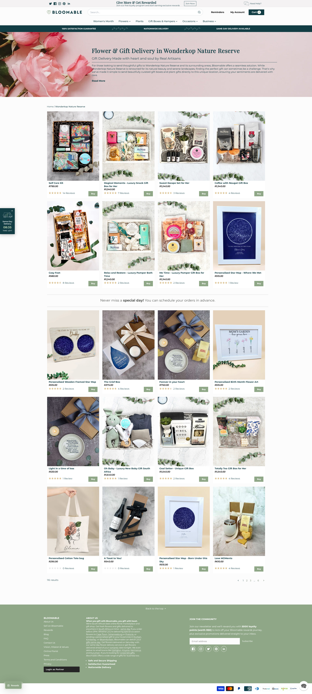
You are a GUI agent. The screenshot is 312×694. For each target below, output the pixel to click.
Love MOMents (223, 558)
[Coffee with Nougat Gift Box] (239, 146)
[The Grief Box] (128, 345)
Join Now (190, 3)
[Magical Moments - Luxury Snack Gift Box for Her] (128, 146)
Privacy (47, 663)
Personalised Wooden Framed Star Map (72, 381)
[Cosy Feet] (73, 236)
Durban (137, 637)
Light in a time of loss (61, 468)
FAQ (46, 638)
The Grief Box (112, 381)
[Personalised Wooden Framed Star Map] (73, 345)
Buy (93, 193)
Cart (256, 12)
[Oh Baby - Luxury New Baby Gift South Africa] (128, 431)
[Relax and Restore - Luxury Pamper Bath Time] (128, 236)
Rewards (48, 630)
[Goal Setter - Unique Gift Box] (184, 431)
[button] (303, 685)
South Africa (105, 629)
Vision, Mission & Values (56, 647)
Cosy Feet (54, 272)
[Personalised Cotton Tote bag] (73, 521)
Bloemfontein (106, 639)
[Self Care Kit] (73, 146)
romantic (114, 648)
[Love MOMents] (239, 521)
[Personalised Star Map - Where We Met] (239, 236)
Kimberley (91, 639)
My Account (237, 12)
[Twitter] (50, 3)
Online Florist (51, 651)
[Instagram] (59, 3)
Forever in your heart (172, 381)
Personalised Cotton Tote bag (66, 558)
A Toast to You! (113, 558)
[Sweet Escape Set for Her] (184, 146)
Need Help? (255, 3)
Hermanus (135, 650)
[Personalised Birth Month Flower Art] (239, 345)
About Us (48, 621)
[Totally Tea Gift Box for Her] (239, 431)
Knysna (126, 650)
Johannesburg (115, 634)
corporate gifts (127, 653)
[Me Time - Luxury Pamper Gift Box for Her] (184, 236)
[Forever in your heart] (184, 345)
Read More (98, 80)
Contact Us (49, 642)
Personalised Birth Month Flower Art (236, 381)
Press (46, 655)
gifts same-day (93, 642)
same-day (125, 629)
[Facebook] (55, 3)
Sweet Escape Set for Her (174, 183)
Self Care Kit (56, 183)
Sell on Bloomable (53, 626)
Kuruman (95, 653)
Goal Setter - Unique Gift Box (176, 468)
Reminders (217, 12)
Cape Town (101, 634)
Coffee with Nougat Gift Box (231, 183)
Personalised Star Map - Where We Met (238, 272)
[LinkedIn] (68, 3)
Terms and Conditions (55, 659)
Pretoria (129, 634)
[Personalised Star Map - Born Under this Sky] (184, 521)
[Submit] (199, 12)
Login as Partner (55, 669)
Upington (116, 650)
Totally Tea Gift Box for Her (230, 468)
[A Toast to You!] (128, 521)
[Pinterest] (64, 3)
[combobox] (145, 12)
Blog (46, 634)
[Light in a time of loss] (73, 431)
